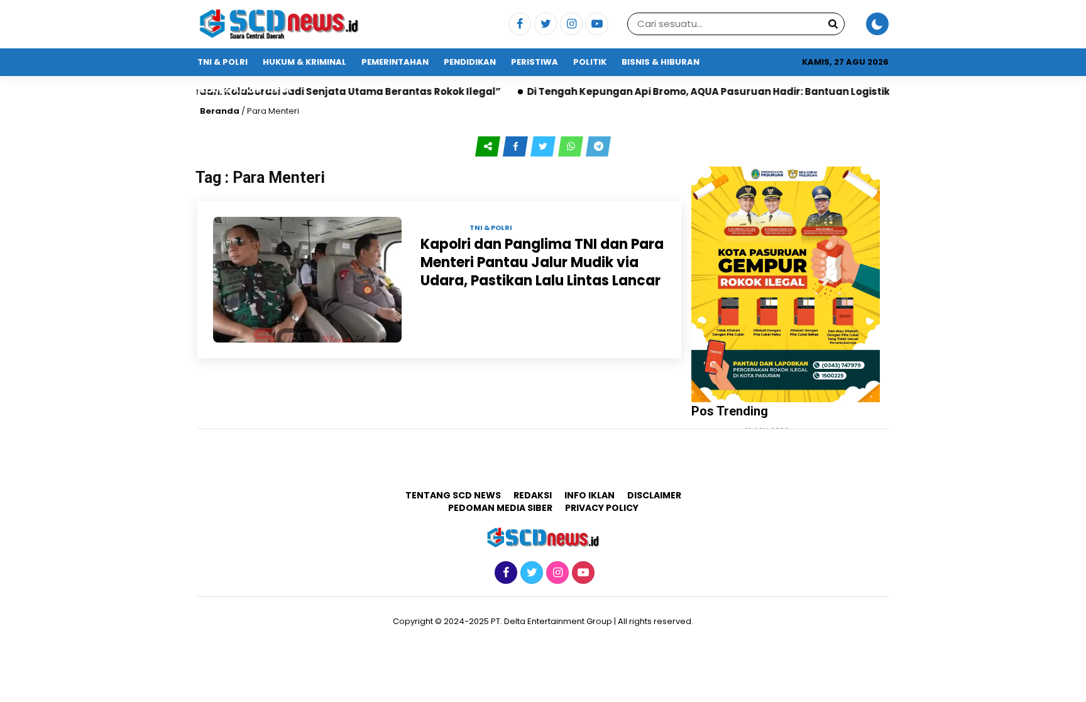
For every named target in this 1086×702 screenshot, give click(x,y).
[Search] (833, 23)
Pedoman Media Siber (500, 508)
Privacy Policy (602, 508)
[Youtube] (595, 24)
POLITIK (589, 62)
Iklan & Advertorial (245, 90)
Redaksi (532, 495)
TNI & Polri (222, 62)
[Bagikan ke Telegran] (598, 146)
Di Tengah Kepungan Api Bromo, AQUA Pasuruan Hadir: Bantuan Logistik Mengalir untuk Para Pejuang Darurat (774, 91)
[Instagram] (570, 24)
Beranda (219, 111)
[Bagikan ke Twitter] (544, 146)
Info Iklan (589, 495)
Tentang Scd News (453, 495)
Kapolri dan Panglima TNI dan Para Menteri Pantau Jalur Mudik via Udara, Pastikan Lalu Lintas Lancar (542, 262)
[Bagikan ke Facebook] (516, 146)
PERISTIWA (534, 62)
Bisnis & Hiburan (660, 62)
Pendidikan (470, 62)
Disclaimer (654, 495)
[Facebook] (518, 24)
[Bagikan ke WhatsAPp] (572, 146)
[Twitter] (544, 24)
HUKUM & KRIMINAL (304, 62)
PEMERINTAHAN (395, 62)
